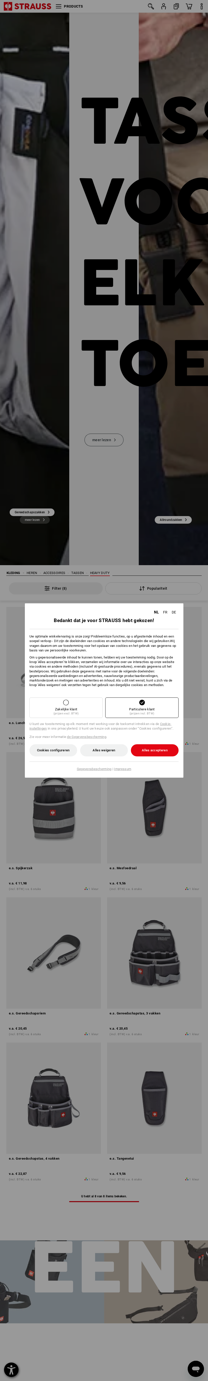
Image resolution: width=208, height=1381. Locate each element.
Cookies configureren (53, 750)
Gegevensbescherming (94, 769)
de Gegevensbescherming (86, 737)
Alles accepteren (155, 750)
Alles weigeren (104, 750)
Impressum (122, 769)
